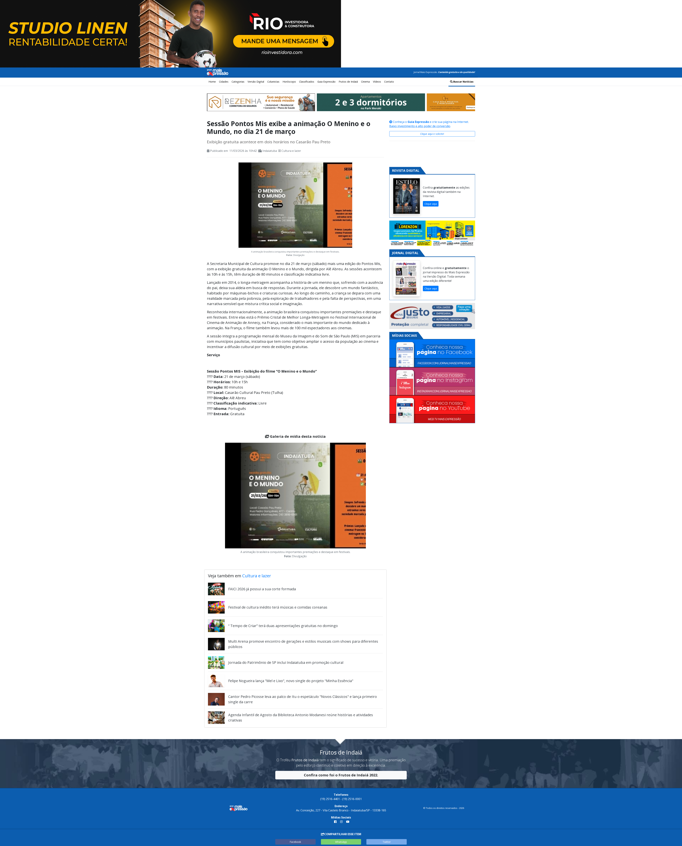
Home (212, 81)
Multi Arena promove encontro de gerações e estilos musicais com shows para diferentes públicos (303, 644)
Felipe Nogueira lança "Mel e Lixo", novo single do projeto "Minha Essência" (290, 680)
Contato (389, 81)
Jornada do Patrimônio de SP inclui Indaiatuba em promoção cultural (285, 662)
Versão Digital (256, 81)
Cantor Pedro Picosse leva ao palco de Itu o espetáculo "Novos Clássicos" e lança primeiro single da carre (302, 699)
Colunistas (273, 81)
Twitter (387, 842)
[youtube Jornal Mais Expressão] (347, 822)
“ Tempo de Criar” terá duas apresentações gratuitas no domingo (283, 625)
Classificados (306, 81)
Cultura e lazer (291, 151)
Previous (219, 501)
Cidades (223, 81)
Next (371, 501)
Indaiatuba (269, 151)
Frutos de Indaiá (348, 81)
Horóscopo (289, 81)
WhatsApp (341, 842)
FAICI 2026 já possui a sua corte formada (262, 589)
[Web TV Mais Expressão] (432, 409)
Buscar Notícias (463, 81)
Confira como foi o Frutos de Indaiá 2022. (341, 775)
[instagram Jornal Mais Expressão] (341, 822)
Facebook (295, 842)
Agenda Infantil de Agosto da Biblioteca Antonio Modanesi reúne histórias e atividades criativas (300, 717)
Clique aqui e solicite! (432, 133)
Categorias (238, 81)
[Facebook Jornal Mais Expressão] (432, 353)
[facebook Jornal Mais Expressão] (335, 822)
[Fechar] (675, 6)
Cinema (365, 81)
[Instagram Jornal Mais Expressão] (432, 381)
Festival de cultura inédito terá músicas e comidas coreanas (277, 607)
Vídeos (377, 81)
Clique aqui (430, 203)
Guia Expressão (326, 81)
